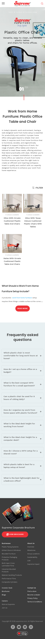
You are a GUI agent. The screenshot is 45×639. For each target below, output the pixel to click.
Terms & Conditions (34, 602)
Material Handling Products (12, 575)
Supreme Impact (33, 564)
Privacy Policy (32, 598)
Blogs (4, 595)
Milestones (31, 550)
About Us (30, 543)
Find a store (31, 591)
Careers (5, 601)
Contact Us (31, 588)
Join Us (4, 608)
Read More (23, 308)
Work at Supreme (8, 604)
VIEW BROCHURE (16, 534)
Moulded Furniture (8, 554)
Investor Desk (7, 588)
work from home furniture (22, 298)
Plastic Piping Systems (10, 547)
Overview (30, 547)
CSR (28, 561)
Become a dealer (33, 595)
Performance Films (9, 578)
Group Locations (33, 554)
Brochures (5, 591)
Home (11, 12)
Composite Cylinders (9, 582)
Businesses (6, 543)
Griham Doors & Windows (11, 550)
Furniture (19, 12)
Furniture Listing (31, 12)
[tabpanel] (22, 48)
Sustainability (32, 557)
